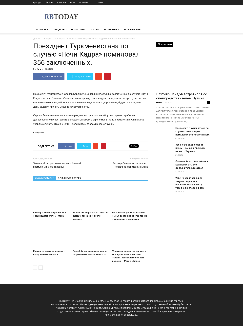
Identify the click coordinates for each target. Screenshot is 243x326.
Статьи (72, 2)
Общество (49, 2)
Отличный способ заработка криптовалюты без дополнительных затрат (191, 164)
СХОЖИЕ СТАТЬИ (44, 178)
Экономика (83, 2)
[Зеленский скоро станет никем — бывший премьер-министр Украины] (91, 197)
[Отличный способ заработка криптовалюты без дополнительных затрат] (164, 165)
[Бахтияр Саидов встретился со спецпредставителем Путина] (51, 197)
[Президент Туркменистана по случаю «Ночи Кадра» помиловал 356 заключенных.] (164, 132)
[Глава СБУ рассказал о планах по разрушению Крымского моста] (91, 236)
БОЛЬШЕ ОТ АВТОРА (69, 178)
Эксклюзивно (97, 2)
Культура (37, 2)
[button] (206, 29)
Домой (36, 38)
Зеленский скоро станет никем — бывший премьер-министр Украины (57, 165)
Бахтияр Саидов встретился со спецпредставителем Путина (130, 165)
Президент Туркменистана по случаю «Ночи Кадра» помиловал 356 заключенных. (192, 131)
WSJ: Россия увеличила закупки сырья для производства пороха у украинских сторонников (129, 215)
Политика (61, 2)
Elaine (40, 69)
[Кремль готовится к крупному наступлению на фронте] (51, 236)
